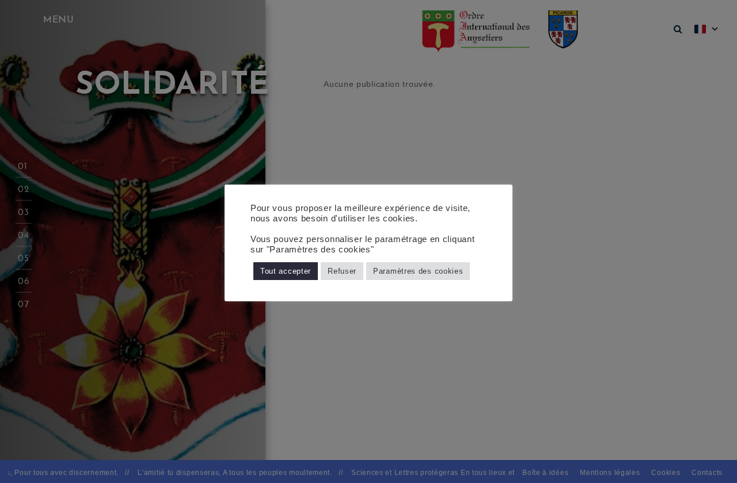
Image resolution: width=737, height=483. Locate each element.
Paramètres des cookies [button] (418, 271)
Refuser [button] (342, 271)
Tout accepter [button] (285, 271)
